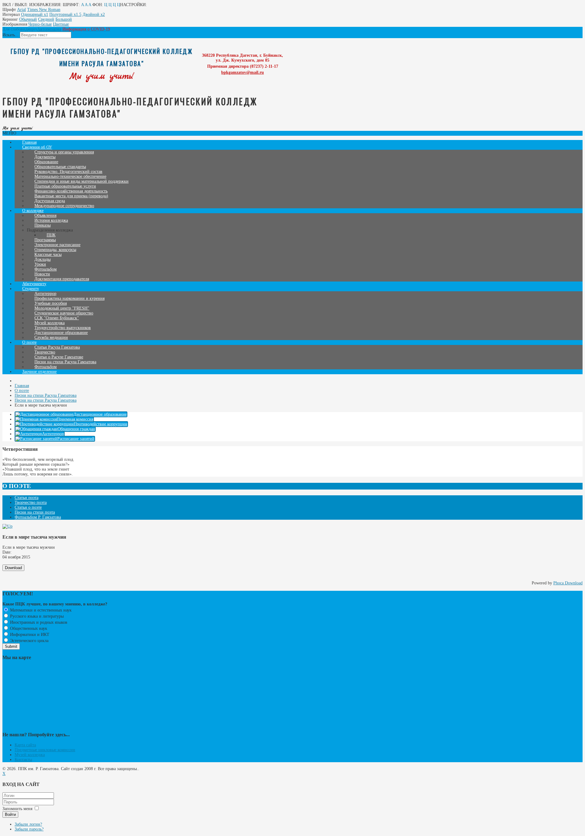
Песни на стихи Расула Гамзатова (65, 362)
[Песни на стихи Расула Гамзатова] (7, 526)
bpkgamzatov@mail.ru (242, 72)
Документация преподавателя (61, 279)
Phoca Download (568, 583)
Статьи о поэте (28, 507)
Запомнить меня (17, 808)
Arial (21, 9)
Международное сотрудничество (64, 205)
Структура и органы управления (64, 152)
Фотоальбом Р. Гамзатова (38, 517)
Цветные (61, 24)
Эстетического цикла (28, 640)
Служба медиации (51, 337)
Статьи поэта (26, 497)
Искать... (10, 35)
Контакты (23, 759)
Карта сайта (25, 745)
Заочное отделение (39, 371)
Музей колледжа (30, 754)
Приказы (42, 225)
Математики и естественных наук (40, 610)
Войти (10, 814)
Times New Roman (43, 9)
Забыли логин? (28, 824)
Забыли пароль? (29, 829)
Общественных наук (28, 628)
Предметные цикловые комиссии (45, 750)
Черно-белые (40, 24)
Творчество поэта (31, 502)
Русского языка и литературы (36, 616)
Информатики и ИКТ (29, 634)
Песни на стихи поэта (35, 512)
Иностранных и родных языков (38, 622)
